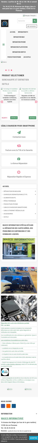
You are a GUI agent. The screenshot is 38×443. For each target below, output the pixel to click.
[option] (10, 104)
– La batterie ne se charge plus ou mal (12, 348)
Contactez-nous (19, 137)
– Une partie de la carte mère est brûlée (12, 351)
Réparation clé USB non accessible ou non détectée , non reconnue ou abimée (28, 97)
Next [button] (36, 102)
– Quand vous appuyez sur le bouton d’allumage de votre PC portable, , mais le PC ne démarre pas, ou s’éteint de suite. (19, 364)
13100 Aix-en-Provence (9, 425)
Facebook (3, 406)
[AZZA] (7, 389)
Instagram (14, 406)
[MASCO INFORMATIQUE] (4, 23)
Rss (8, 406)
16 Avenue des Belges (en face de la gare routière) (18, 422)
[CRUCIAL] (25, 389)
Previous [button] (2, 102)
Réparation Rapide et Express (19, 177)
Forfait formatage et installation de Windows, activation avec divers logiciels (10, 98)
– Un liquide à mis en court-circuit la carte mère (14, 354)
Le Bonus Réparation (19, 163)
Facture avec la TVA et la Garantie (19, 150)
